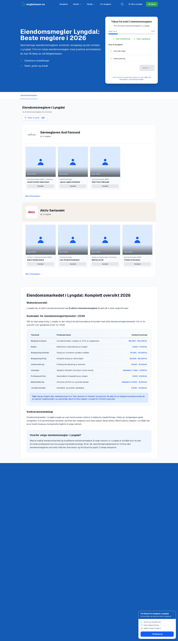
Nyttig (89, 4)
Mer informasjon (33, 196)
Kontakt (41, 186)
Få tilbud (152, 4)
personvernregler (137, 79)
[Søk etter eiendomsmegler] (122, 4)
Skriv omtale (136, 4)
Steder (76, 4)
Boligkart (64, 4)
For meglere (105, 4)
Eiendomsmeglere (29, 95)
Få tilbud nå (157, 634)
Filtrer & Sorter (36, 118)
